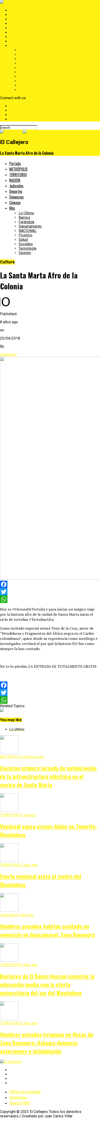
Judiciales (17, 28)
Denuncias (17, 37)
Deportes (17, 32)
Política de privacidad (24, 1092)
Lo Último (26, 50)
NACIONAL (28, 67)
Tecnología (27, 85)
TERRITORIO (19, 19)
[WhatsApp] (50, 599)
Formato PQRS (19, 1103)
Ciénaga (15, 41)
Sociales (26, 81)
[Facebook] (50, 584)
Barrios (24, 54)
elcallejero (8, 354)
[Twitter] (50, 591)
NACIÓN (16, 23)
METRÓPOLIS (20, 15)
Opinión (25, 90)
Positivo (25, 72)
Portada (15, 10)
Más (13, 45)
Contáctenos (18, 1097)
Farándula (26, 59)
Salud (23, 76)
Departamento (30, 63)
